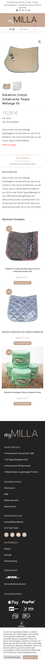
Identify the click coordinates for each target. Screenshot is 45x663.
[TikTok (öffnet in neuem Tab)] (29, 10)
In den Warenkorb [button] (22, 283)
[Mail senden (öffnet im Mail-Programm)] (26, 10)
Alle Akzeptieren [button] (30, 657)
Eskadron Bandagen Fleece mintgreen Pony (22, 392)
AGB (6, 494)
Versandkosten (12, 122)
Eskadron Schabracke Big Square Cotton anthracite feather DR (22, 270)
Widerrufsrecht (11, 500)
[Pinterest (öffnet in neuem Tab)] (19, 10)
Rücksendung (10, 561)
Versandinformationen (15, 584)
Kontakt (8, 555)
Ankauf (7, 548)
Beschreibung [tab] (22, 158)
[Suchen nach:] (34, 29)
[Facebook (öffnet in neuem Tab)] (16, 10)
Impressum (9, 488)
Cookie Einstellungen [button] (12, 657)
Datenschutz (10, 506)
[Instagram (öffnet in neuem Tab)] (22, 10)
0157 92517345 (11, 528)
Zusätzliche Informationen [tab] (23, 164)
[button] (40, 42)
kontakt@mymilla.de (13, 521)
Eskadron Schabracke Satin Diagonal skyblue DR (22, 332)
